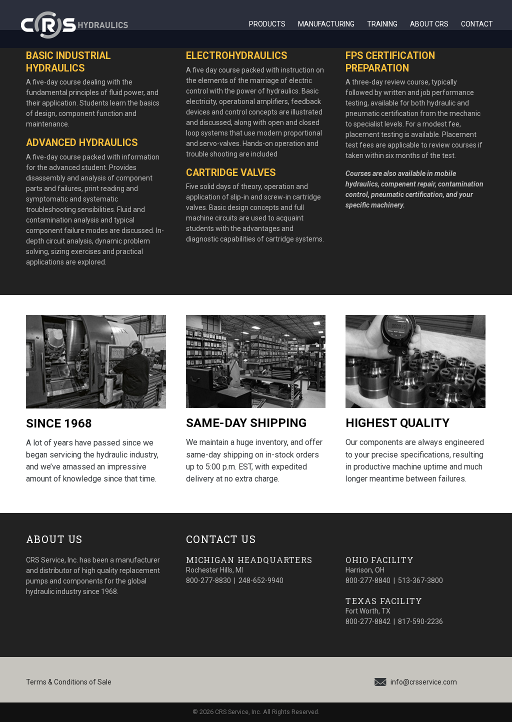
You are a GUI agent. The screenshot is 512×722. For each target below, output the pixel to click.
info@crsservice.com (423, 682)
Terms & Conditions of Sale (69, 682)
